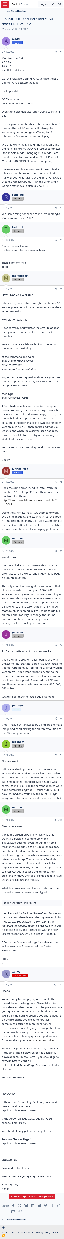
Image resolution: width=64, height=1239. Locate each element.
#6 (61, 551)
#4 (61, 288)
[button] (4, 1227)
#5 (61, 481)
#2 (61, 207)
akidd (7, 28)
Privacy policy (43, 1232)
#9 (61, 754)
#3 (61, 239)
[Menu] (5, 4)
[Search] (59, 4)
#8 (61, 718)
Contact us (8, 1232)
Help (55, 1232)
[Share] (56, 52)
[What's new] (52, 4)
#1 (61, 51)
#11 (60, 984)
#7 (61, 645)
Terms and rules (25, 1232)
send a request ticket (41, 1040)
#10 (60, 820)
